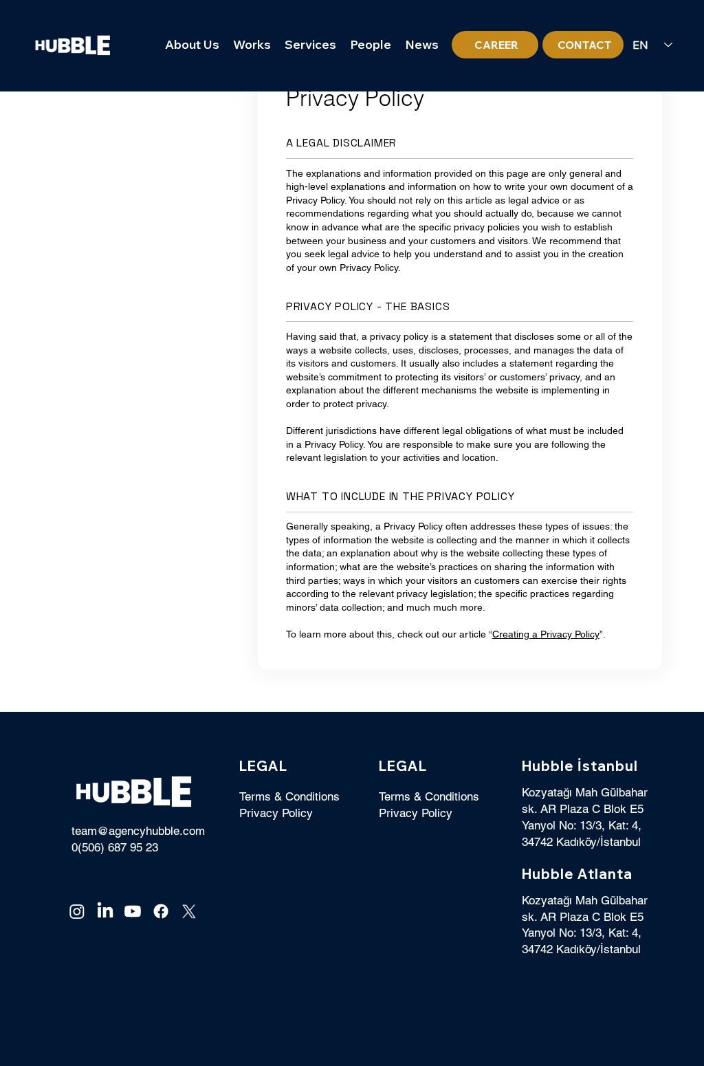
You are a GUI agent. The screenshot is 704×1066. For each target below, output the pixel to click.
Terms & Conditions (289, 796)
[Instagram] (77, 911)
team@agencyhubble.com (138, 831)
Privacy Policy (276, 813)
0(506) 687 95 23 (115, 847)
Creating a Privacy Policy (546, 634)
